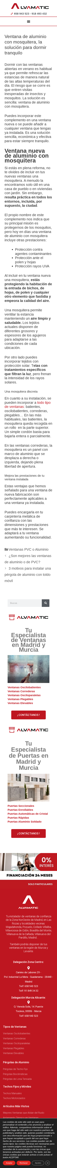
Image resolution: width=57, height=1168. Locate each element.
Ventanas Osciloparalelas (24, 695)
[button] (28, 21)
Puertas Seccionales (21, 805)
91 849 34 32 (31, 990)
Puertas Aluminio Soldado (24, 821)
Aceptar (9, 1163)
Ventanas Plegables (20, 699)
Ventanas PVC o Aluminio (28, 549)
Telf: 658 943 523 (28, 986)
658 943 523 (31, 1015)
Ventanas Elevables (20, 703)
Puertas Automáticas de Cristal (28, 813)
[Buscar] (45, 603)
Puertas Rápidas (18, 817)
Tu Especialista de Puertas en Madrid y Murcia (28, 755)
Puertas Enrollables (20, 809)
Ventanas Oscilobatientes (24, 687)
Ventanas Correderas (21, 691)
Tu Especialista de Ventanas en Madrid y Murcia (28, 640)
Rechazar (24, 1163)
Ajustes (38, 1163)
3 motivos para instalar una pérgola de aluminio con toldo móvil (28, 574)
